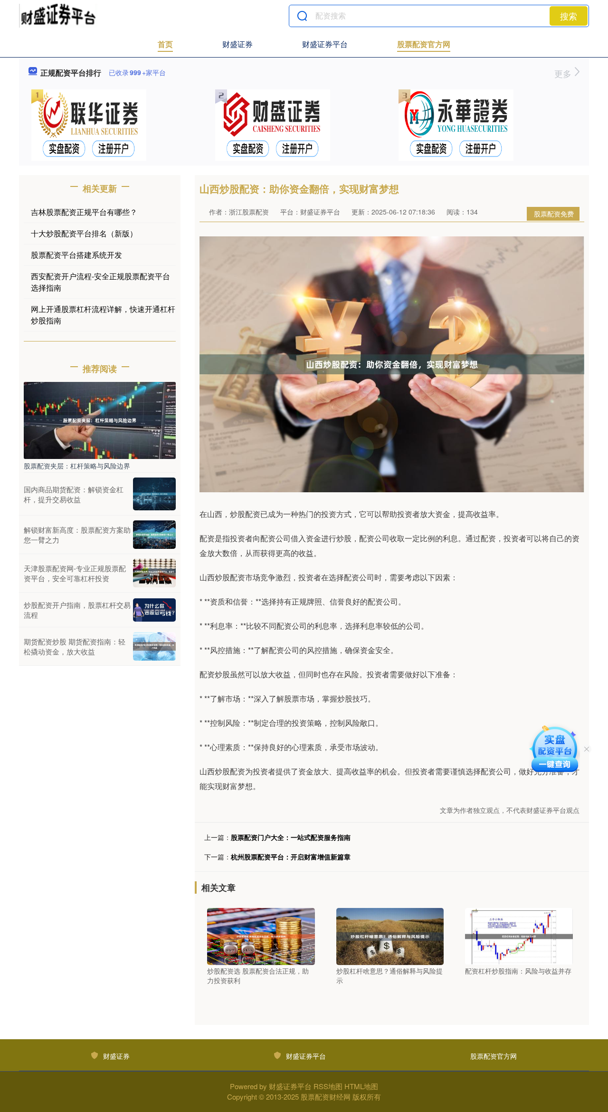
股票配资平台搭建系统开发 (76, 254)
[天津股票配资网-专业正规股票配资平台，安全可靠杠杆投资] (154, 573)
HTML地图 (361, 1086)
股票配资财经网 (326, 1097)
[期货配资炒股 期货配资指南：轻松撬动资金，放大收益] (154, 646)
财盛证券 (237, 44)
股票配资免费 (554, 213)
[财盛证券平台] (58, 16)
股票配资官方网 (423, 44)
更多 (564, 73)
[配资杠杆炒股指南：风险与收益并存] (519, 935)
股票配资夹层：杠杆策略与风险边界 (77, 465)
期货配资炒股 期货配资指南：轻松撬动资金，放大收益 (74, 646)
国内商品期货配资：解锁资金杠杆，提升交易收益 (74, 494)
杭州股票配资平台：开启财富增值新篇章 (291, 856)
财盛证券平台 (325, 44)
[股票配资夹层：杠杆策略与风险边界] (100, 419)
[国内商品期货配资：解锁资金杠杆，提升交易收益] (154, 494)
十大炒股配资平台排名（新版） (84, 233)
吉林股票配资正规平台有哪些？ (84, 211)
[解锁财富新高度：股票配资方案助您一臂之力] (154, 534)
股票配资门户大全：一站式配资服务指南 (291, 837)
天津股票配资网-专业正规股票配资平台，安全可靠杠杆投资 (75, 573)
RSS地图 (328, 1086)
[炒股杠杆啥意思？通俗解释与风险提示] (390, 935)
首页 (165, 44)
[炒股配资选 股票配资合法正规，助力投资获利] (261, 935)
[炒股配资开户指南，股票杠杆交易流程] (154, 610)
